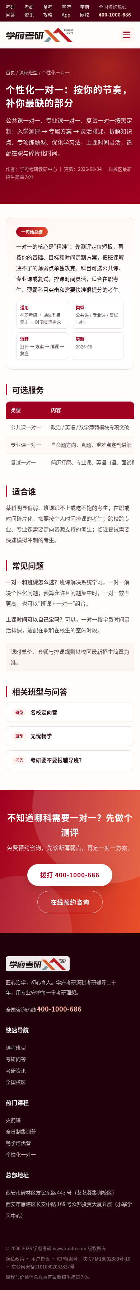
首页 (10, 72)
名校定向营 (36, 712)
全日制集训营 (21, 1131)
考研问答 (10, 10)
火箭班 (13, 1120)
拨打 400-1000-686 (69, 874)
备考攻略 (47, 10)
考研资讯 (29, 10)
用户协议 (40, 1258)
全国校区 (16, 1081)
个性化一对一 (21, 1154)
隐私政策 (15, 1258)
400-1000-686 (115, 14)
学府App (66, 10)
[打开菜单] (126, 34)
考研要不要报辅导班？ (49, 760)
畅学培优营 (18, 1142)
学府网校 (84, 10)
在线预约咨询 (70, 901)
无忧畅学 (33, 736)
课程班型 (28, 72)
